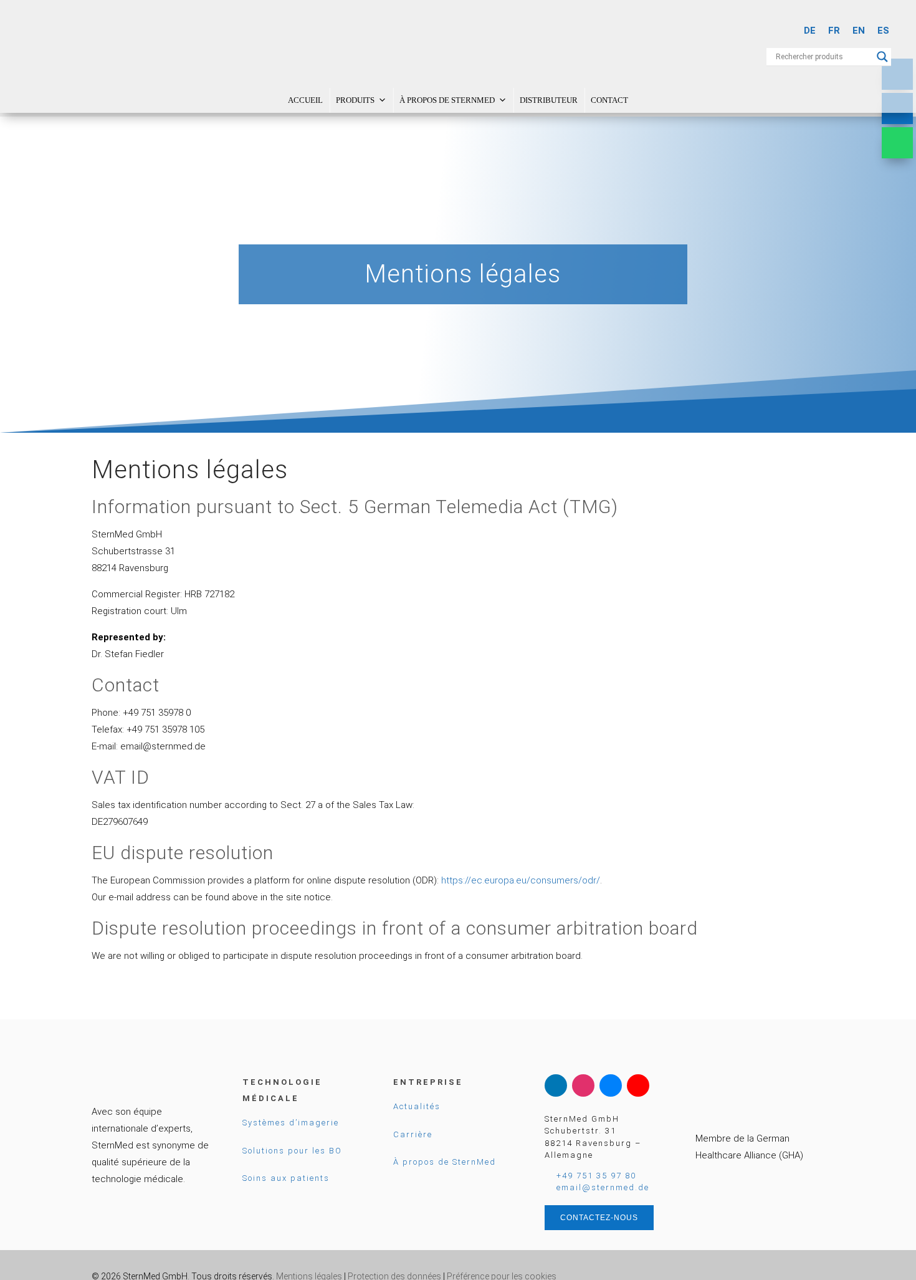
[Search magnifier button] (882, 56)
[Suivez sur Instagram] (583, 1085)
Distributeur (549, 100)
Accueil (305, 100)
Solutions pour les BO (292, 1150)
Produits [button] (355, 100)
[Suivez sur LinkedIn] (556, 1085)
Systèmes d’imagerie (290, 1122)
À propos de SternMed (447, 100)
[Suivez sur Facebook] (610, 1085)
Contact (609, 100)
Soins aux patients (286, 1178)
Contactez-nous (599, 1217)
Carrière (412, 1134)
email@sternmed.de (602, 1187)
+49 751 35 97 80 (596, 1175)
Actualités (417, 1106)
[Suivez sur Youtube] (638, 1085)
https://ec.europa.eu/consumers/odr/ (520, 880)
